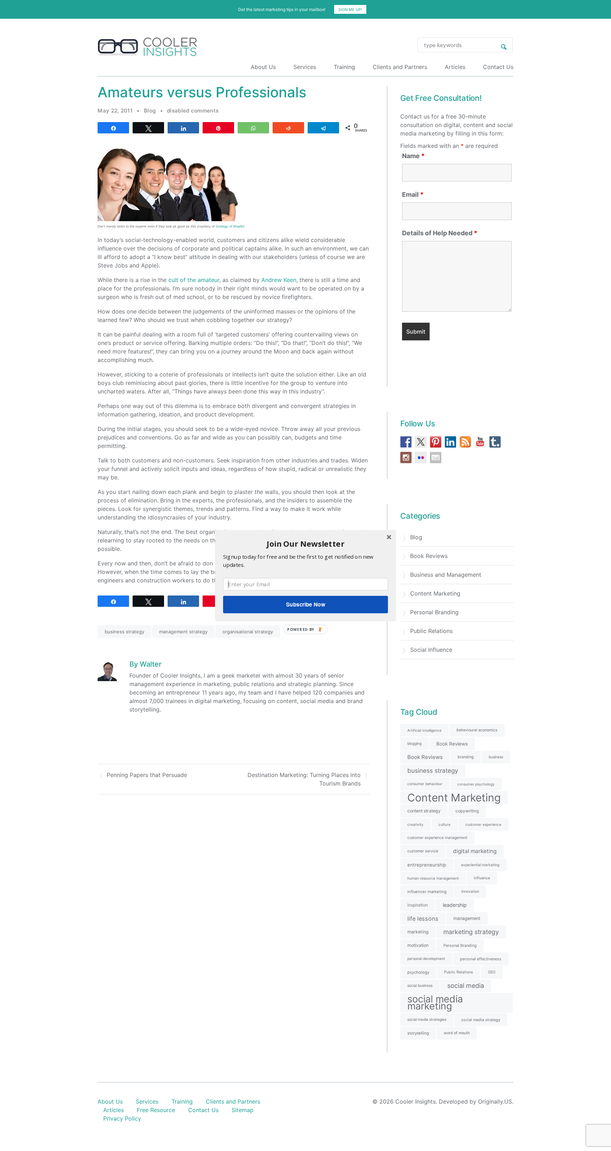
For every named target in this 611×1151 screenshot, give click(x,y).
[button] (305, 543)
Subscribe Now (305, 604)
